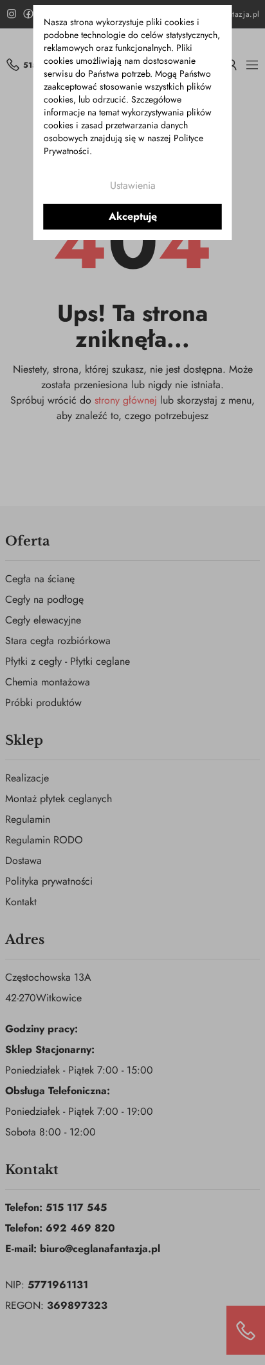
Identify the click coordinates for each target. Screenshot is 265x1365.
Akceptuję (133, 216)
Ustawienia (133, 185)
